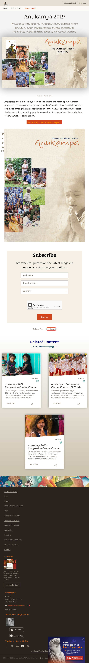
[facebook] (2, 138)
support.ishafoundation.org (18, 605)
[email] (2, 151)
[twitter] (2, 142)
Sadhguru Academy (11, 520)
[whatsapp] (3, 134)
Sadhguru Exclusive (12, 515)
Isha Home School (11, 525)
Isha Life (7, 535)
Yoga (6, 511)
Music (6, 501)
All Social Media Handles (41, 651)
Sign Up (44, 317)
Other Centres (11, 610)
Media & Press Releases (13, 506)
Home (5, 8)
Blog (12, 8)
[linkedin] (2, 146)
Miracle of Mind (10, 491)
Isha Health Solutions (13, 540)
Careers (7, 549)
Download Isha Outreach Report (44, 122)
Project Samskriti (11, 545)
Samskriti (8, 530)
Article (19, 8)
